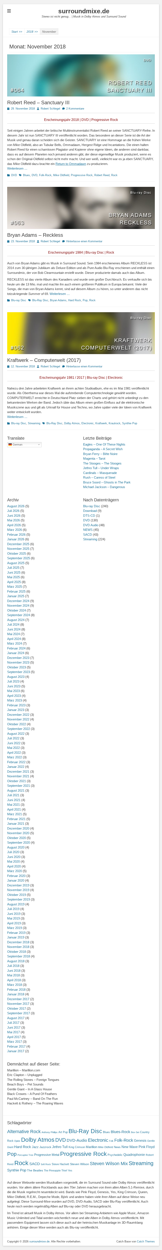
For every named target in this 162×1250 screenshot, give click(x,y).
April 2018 (14, 980)
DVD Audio (90, 525)
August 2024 (15, 620)
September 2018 (18, 956)
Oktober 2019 (16, 895)
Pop (85, 300)
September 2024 (18, 615)
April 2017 (14, 1037)
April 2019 (14, 923)
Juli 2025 (13, 567)
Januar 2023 (15, 710)
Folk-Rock (45, 175)
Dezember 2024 (18, 601)
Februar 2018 (16, 989)
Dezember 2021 (18, 771)
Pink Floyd (147, 1147)
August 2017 (15, 1018)
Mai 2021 (13, 804)
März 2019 (14, 928)
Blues (26, 175)
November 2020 (18, 833)
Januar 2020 (15, 880)
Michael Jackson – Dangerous (104, 487)
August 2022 (15, 733)
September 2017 (18, 1013)
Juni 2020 (13, 857)
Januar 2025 (15, 596)
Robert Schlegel (50, 108)
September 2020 (18, 842)
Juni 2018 (13, 970)
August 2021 (15, 790)
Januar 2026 (15, 539)
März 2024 (14, 643)
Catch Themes (146, 1241)
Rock (114, 175)
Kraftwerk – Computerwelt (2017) (44, 360)
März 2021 (14, 814)
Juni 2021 (13, 800)
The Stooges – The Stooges (102, 463)
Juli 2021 (13, 795)
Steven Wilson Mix (109, 1163)
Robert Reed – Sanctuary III (38, 102)
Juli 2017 (13, 1022)
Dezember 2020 (18, 828)
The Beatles (35, 1170)
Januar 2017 (15, 1051)
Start (16, 31)
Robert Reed (101, 175)
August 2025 (15, 563)
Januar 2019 (15, 937)
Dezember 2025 (18, 544)
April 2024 (14, 639)
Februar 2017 (16, 1046)
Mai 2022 (13, 747)
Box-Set (135, 1132)
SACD (87, 534)
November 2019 (18, 890)
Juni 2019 (13, 913)
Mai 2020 (13, 861)
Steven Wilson (79, 1164)
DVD (14, 175)
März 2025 (14, 586)
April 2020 (14, 866)
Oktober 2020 (16, 838)
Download (90, 511)
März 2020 (14, 871)
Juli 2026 (13, 511)
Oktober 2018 (16, 951)
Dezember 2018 (18, 942)
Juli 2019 (13, 909)
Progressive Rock (82, 175)
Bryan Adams (58, 300)
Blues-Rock (120, 1132)
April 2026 (14, 525)
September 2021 (18, 785)
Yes (70, 1170)
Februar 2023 (16, 705)
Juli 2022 (13, 738)
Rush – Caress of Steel (99, 477)
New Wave (130, 1147)
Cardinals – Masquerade (100, 473)
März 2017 (14, 1041)
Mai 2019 (13, 918)
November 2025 (18, 548)
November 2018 (18, 947)
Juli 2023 (13, 681)
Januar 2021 (15, 823)
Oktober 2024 (16, 610)
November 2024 (18, 605)
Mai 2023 (13, 691)
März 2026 (14, 529)
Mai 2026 (13, 520)
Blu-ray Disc (18, 300)
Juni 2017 (13, 1027)
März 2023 (14, 700)
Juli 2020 (13, 852)
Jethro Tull (60, 1147)
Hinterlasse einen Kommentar (84, 241)
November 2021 (18, 776)
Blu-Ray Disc (40, 300)
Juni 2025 (13, 572)
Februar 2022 (16, 762)
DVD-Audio (77, 1140)
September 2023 (18, 672)
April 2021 (14, 809)
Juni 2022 (13, 743)
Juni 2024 (13, 629)
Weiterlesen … (17, 168)
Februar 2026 (16, 534)
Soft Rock (46, 1164)
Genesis (140, 1140)
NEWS (88, 529)
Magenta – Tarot (94, 458)
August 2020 (15, 847)
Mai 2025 (13, 577)
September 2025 (18, 558)
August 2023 (15, 677)
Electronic (87, 423)
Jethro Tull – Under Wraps (101, 468)
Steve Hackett (60, 1164)
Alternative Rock (24, 1131)
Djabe (17, 1141)
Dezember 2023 (18, 658)
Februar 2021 (16, 819)
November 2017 (18, 1003)
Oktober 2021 (16, 781)
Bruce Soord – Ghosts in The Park (107, 482)
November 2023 (18, 662)
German (17, 444)
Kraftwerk (101, 423)
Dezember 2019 (18, 885)
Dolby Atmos (72, 423)
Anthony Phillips (50, 1132)
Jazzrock (45, 1147)
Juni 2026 (13, 515)
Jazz (35, 1147)
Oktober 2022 (16, 724)
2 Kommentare (75, 108)
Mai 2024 (13, 634)
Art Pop (63, 1132)
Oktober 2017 (16, 1008)
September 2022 (18, 729)
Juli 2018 (13, 966)
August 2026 (15, 506)
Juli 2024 (13, 624)
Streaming (34, 423)
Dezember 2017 (18, 999)
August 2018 (15, 961)
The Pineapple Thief (55, 1170)
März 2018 (14, 984)
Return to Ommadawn (70, 164)
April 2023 (14, 695)
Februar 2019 (16, 932)
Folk (111, 1141)
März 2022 (14, 757)
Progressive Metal (46, 1154)
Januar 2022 (15, 766)
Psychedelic (115, 1154)
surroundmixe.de (83, 11)
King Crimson (77, 1147)
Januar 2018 (15, 994)
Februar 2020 (16, 876)
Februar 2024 (16, 648)
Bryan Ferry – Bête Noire (100, 454)
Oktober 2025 (16, 553)
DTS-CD (89, 515)
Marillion (91, 1147)
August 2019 (15, 904)
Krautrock (114, 423)
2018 (32, 31)
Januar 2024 (15, 653)
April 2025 (14, 582)
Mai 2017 (13, 1032)
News (117, 1147)
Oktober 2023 (16, 667)
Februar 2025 (16, 591)
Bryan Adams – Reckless (35, 235)
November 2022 (18, 719)
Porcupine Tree (25, 1155)
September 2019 (18, 899)
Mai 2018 (13, 975)
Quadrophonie (134, 1154)
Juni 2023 (13, 686)
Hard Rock (74, 300)
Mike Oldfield (61, 175)
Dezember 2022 (18, 714)
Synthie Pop (129, 423)
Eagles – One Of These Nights (104, 444)
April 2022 (14, 752)
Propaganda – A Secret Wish (103, 449)
